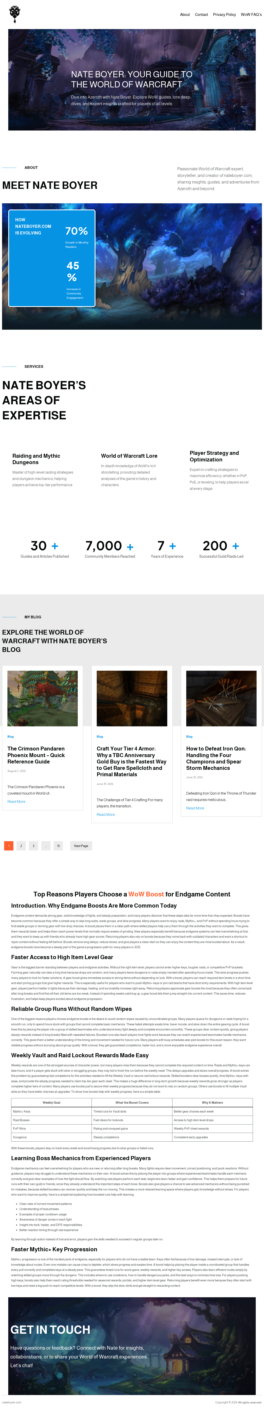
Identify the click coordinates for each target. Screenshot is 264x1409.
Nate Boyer (52, 14)
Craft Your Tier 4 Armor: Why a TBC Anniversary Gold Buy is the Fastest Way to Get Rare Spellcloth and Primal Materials (131, 761)
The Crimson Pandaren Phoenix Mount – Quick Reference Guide (36, 755)
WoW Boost (146, 894)
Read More (16, 802)
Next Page (81, 846)
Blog (10, 736)
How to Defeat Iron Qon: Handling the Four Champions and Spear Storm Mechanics (216, 758)
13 (58, 846)
